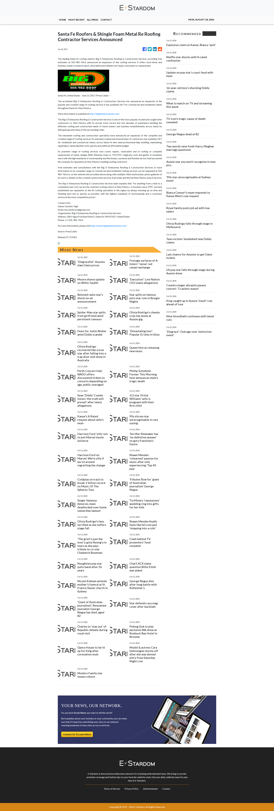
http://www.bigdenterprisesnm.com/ (109, 225)
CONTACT (106, 19)
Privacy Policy (132, 788)
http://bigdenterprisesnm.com (104, 113)
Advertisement (150, 788)
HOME (62, 19)
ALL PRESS (92, 19)
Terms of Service (112, 788)
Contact (166, 788)
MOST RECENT (76, 19)
